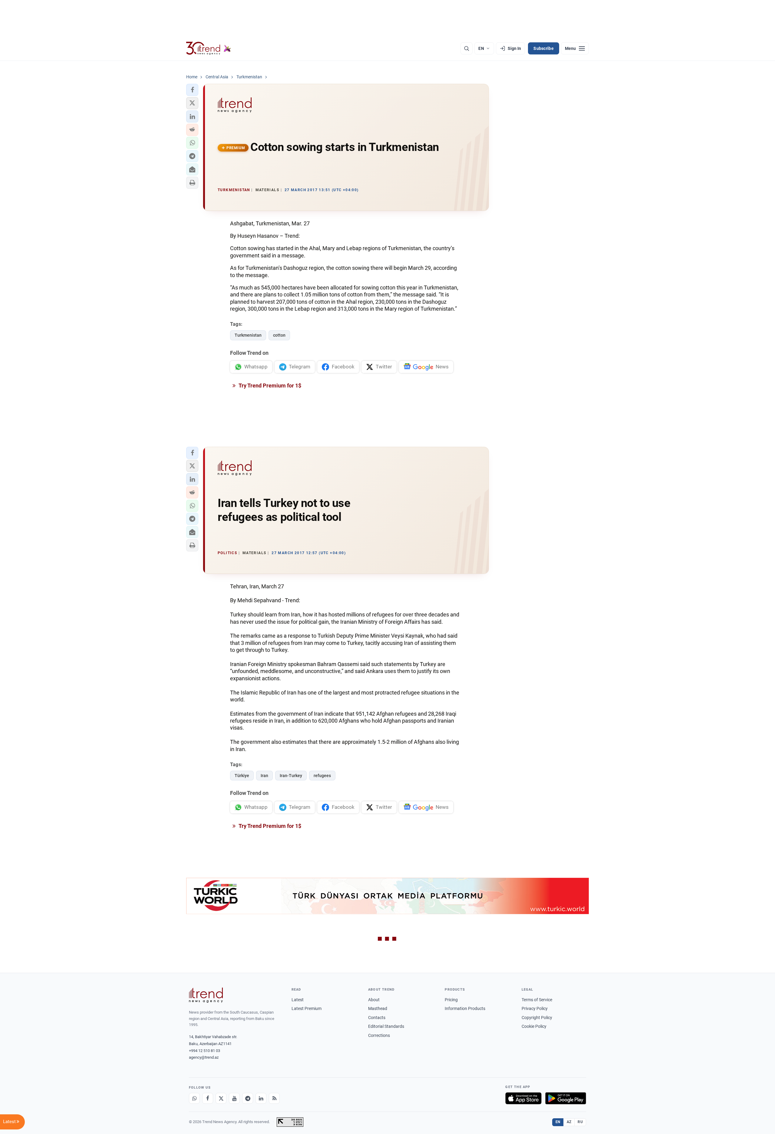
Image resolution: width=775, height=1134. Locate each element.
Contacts (376, 1017)
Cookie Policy (534, 1026)
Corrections (379, 1035)
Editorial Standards (386, 1026)
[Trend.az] (208, 48)
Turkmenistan (248, 335)
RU (580, 1122)
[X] (221, 1098)
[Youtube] (234, 1098)
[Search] (466, 48)
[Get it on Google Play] (565, 1098)
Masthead (377, 1008)
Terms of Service (537, 999)
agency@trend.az (204, 1057)
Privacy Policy (535, 1008)
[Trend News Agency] (206, 995)
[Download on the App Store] (523, 1098)
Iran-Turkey (291, 775)
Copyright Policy (537, 1017)
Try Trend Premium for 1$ (269, 385)
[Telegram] (247, 1098)
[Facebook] (207, 1098)
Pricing (451, 999)
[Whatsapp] (194, 1098)
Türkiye (242, 775)
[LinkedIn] (261, 1098)
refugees (322, 775)
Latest (298, 999)
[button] (192, 90)
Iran (264, 775)
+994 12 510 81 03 (204, 1050)
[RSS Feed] (274, 1098)
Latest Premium (307, 1008)
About (374, 999)
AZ (569, 1122)
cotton (279, 335)
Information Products (465, 1008)
